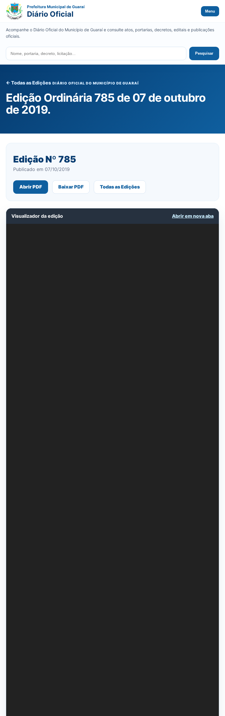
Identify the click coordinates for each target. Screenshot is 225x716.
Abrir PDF (30, 187)
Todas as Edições (120, 187)
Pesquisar (204, 53)
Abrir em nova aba (193, 216)
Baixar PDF (70, 187)
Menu (210, 11)
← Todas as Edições (28, 83)
